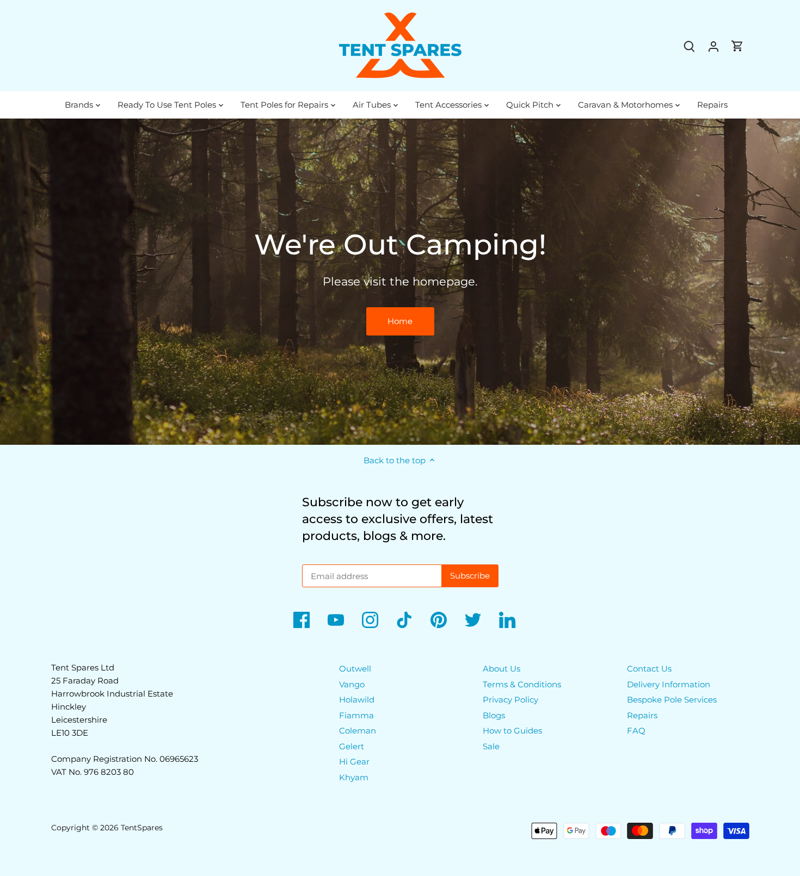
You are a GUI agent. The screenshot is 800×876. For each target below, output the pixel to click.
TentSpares (142, 827)
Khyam (353, 777)
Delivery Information (668, 684)
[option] (400, 282)
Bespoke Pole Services (672, 699)
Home (400, 321)
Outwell (355, 668)
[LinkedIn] (507, 620)
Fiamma (356, 715)
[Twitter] (473, 620)
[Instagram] (370, 620)
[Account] (713, 46)
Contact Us (649, 668)
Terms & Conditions (522, 684)
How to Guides (512, 730)
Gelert (351, 746)
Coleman (357, 730)
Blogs (494, 715)
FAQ (636, 730)
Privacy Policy (510, 699)
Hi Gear (354, 761)
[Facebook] (301, 620)
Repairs (642, 715)
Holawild (356, 699)
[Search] (689, 46)
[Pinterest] (438, 620)
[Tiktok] (404, 620)
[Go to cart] (737, 46)
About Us (501, 668)
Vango (352, 684)
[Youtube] (336, 620)
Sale (491, 746)
